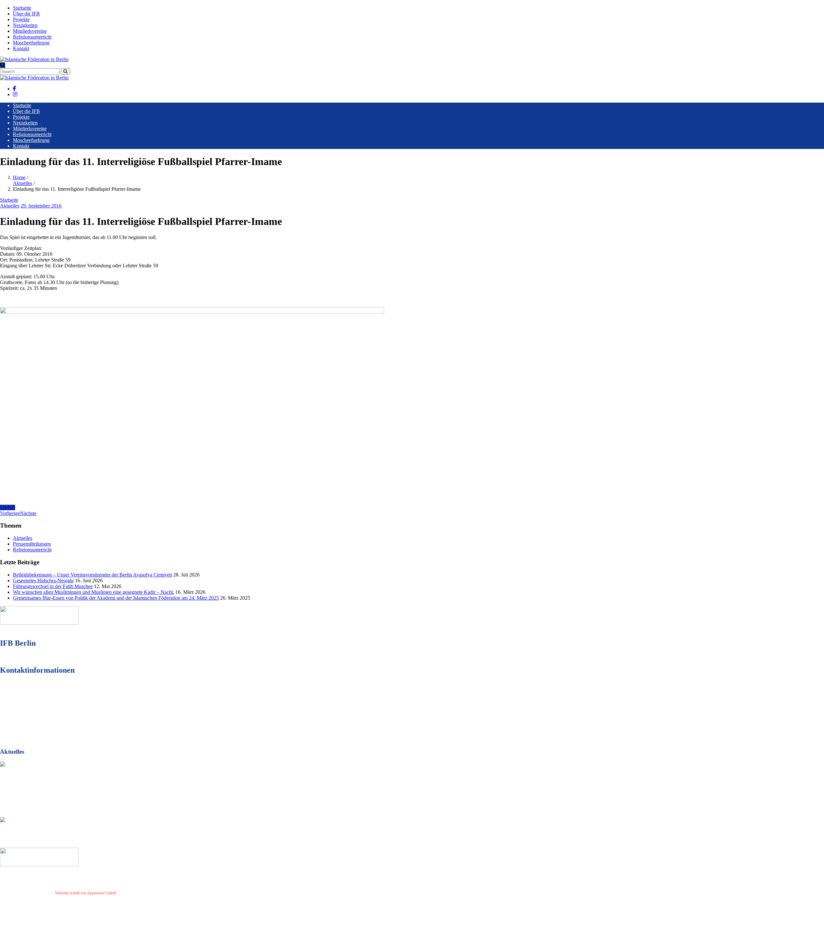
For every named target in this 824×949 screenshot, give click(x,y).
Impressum (127, 893)
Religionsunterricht (32, 37)
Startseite (22, 8)
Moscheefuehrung (31, 42)
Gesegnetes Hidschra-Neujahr (43, 580)
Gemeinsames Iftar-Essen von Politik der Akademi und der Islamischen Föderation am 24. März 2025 (116, 598)
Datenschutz (147, 893)
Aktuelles (22, 183)
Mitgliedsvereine (30, 31)
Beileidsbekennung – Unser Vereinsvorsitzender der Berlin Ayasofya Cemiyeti (92, 574)
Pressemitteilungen (32, 544)
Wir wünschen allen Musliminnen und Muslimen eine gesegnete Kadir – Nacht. (93, 592)
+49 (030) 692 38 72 (38, 705)
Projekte (21, 19)
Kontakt (21, 48)
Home (19, 177)
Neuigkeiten (25, 25)
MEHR (7, 507)
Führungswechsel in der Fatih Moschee (53, 586)
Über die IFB (26, 13)
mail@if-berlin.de (36, 717)
